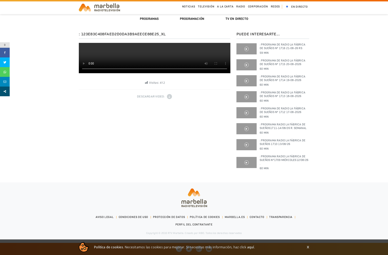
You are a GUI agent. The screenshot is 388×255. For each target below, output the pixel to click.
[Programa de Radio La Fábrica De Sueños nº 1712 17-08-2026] (246, 112)
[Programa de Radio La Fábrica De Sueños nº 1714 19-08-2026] (246, 80)
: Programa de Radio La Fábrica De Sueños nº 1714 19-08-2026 (282, 81)
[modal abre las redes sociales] (5, 91)
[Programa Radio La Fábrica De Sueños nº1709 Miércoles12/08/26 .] (246, 162)
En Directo (299, 6)
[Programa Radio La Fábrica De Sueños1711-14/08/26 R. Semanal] (246, 128)
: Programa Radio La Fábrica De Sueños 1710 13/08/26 (282, 144)
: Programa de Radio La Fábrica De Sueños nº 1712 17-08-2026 (282, 113)
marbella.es (235, 217)
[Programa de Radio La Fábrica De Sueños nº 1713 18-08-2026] (246, 96)
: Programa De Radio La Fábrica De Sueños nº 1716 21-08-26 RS (282, 49)
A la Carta (225, 6)
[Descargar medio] (169, 96)
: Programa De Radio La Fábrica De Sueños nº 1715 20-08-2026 (282, 65)
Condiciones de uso (133, 217)
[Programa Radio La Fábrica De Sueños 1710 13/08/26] (246, 144)
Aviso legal (105, 217)
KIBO (201, 233)
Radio (240, 6)
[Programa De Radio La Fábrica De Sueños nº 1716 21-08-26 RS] (246, 48)
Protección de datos (169, 217)
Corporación (258, 6)
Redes (275, 6)
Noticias (188, 6)
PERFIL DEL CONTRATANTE (193, 224)
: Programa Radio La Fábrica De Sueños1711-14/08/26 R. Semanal (283, 128)
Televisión (206, 6)
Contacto (257, 217)
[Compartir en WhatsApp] (5, 72)
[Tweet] (5, 62)
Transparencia (280, 217)
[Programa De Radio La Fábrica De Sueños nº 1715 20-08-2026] (246, 64)
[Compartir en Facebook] (5, 52)
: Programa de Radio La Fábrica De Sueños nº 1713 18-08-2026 (282, 97)
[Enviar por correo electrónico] (5, 82)
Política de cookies (205, 217)
